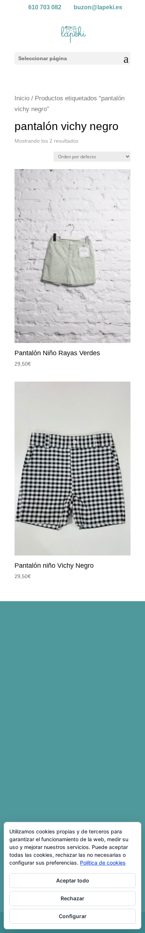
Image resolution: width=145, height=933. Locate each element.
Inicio (21, 98)
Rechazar (72, 898)
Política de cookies (103, 862)
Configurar (73, 916)
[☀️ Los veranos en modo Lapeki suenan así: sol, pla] (72, 784)
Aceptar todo (72, 880)
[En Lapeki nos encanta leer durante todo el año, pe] (72, 716)
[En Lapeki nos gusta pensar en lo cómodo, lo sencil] (72, 647)
